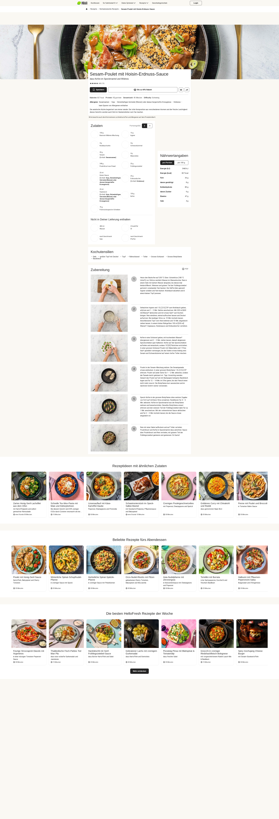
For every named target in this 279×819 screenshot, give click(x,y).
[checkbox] (91, 83)
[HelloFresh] (82, 3)
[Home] (86, 9)
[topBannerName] (139, 18)
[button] (121, 125)
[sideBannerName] (174, 134)
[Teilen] (187, 89)
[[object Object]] (181, 89)
